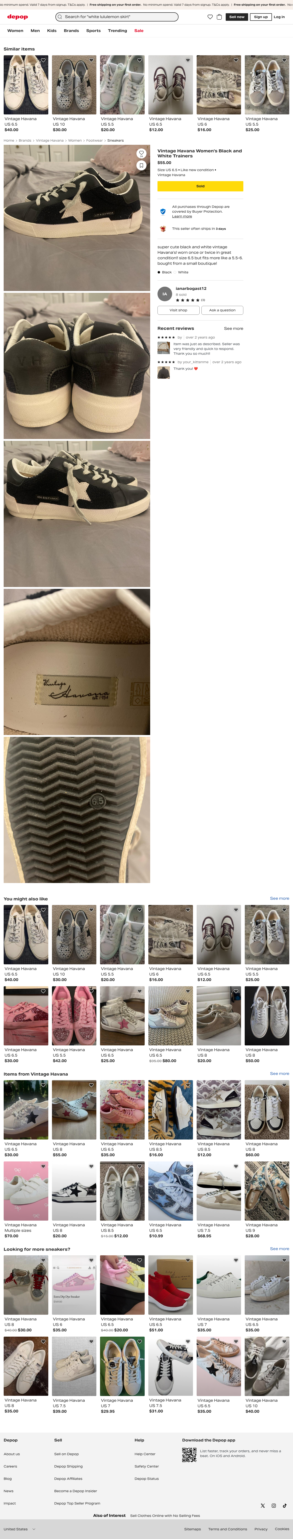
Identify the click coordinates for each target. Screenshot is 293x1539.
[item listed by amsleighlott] (122, 1285)
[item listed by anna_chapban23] (122, 1110)
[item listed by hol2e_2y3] (26, 934)
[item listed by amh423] (267, 1016)
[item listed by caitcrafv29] (26, 1110)
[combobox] (117, 16)
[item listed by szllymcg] (74, 934)
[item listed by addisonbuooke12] (170, 1016)
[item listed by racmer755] (122, 1366)
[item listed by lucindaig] (219, 1285)
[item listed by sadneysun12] (267, 1110)
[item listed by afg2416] (170, 1110)
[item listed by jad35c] (122, 1191)
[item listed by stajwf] (267, 1191)
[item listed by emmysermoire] (170, 1191)
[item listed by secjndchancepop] (219, 1366)
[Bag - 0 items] (219, 17)
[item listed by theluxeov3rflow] (26, 1191)
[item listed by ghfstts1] (74, 1191)
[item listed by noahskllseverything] (267, 1285)
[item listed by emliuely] (74, 1016)
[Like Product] (43, 60)
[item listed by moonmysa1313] (267, 1366)
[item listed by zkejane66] (26, 1285)
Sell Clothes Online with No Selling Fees (165, 1516)
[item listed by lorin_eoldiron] (170, 1366)
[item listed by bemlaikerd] (219, 934)
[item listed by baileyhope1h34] (74, 1285)
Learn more (182, 216)
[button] (209, 300)
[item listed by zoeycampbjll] (74, 1110)
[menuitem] (15, 30)
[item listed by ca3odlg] (74, 1366)
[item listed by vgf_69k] (170, 934)
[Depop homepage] (17, 17)
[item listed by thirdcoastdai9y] (170, 1285)
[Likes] (210, 17)
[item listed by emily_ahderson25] (219, 1110)
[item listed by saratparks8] (219, 1191)
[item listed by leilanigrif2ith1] (219, 1016)
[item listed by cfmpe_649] (26, 1366)
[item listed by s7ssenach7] (267, 934)
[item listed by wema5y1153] (122, 934)
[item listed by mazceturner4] (122, 1016)
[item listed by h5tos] (26, 1016)
